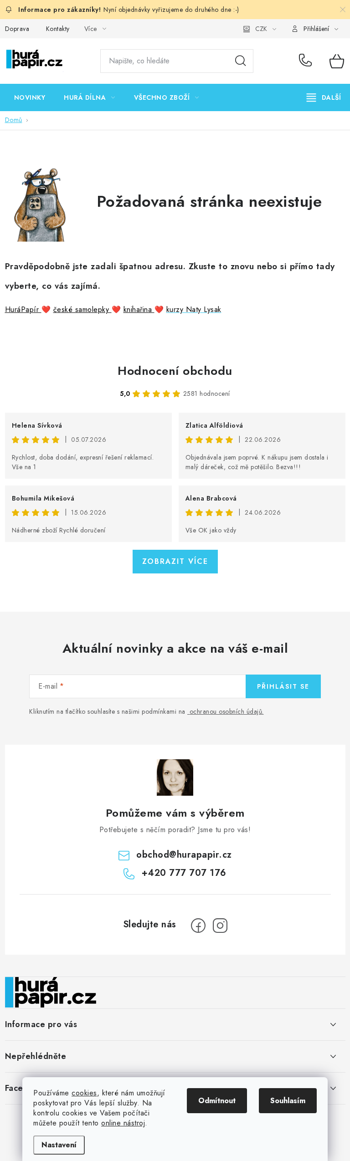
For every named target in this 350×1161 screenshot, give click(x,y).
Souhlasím (287, 1100)
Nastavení (59, 1145)
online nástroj (123, 1123)
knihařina (139, 309)
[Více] (324, 97)
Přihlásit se (283, 686)
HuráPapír (23, 309)
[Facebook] (198, 925)
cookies (84, 1093)
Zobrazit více (175, 561)
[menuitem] (30, 97)
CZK (261, 28)
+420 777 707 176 (307, 61)
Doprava (17, 28)
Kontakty (58, 28)
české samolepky (82, 309)
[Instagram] (220, 925)
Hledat (240, 61)
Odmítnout (217, 1100)
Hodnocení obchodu (175, 370)
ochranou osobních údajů (226, 711)
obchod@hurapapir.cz (184, 854)
